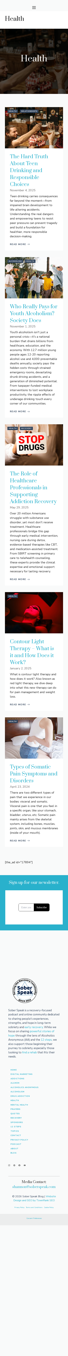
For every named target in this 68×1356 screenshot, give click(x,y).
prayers (15, 1109)
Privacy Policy (19, 1140)
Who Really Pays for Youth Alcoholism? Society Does (33, 313)
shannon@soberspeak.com (34, 1187)
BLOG (13, 1153)
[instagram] (9, 1165)
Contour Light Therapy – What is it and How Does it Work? (32, 652)
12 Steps (16, 1126)
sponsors (17, 1122)
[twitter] (14, 1165)
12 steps (46, 1040)
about (14, 1148)
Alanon (15, 1083)
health (15, 1100)
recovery (16, 1118)
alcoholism (17, 1091)
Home (14, 1070)
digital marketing (22, 1074)
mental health (19, 1105)
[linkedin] (25, 1165)
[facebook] (19, 1165)
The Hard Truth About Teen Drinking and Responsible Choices (29, 170)
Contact (16, 1135)
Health (13, 111)
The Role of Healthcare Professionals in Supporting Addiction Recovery (33, 487)
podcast (16, 1144)
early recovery (34, 1027)
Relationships (29, 111)
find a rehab (29, 1052)
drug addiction (20, 1096)
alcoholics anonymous (25, 1087)
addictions (17, 1078)
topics (15, 1131)
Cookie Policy (49, 1207)
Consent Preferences (34, 1218)
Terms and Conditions (34, 1207)
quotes (15, 1113)
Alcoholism (15, 261)
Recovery (26, 428)
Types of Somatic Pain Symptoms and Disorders (33, 774)
